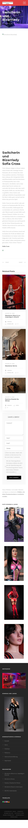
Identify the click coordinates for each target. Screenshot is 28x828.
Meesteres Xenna (11, 366)
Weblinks (14, 817)
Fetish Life (10, 323)
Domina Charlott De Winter (12, 783)
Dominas (7, 749)
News (17, 405)
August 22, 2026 (9, 363)
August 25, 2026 (10, 313)
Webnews (7, 752)
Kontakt (7, 741)
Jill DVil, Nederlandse (11, 791)
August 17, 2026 (9, 397)
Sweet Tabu (14, 682)
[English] (5, 802)
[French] (7, 802)
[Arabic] (3, 802)
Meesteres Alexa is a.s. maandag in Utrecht (12, 316)
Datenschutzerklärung (11, 756)
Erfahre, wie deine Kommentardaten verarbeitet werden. (13, 494)
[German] (9, 802)
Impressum (8, 760)
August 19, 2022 (9, 23)
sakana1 (9, 321)
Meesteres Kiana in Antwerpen (13, 787)
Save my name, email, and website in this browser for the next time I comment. (13, 455)
